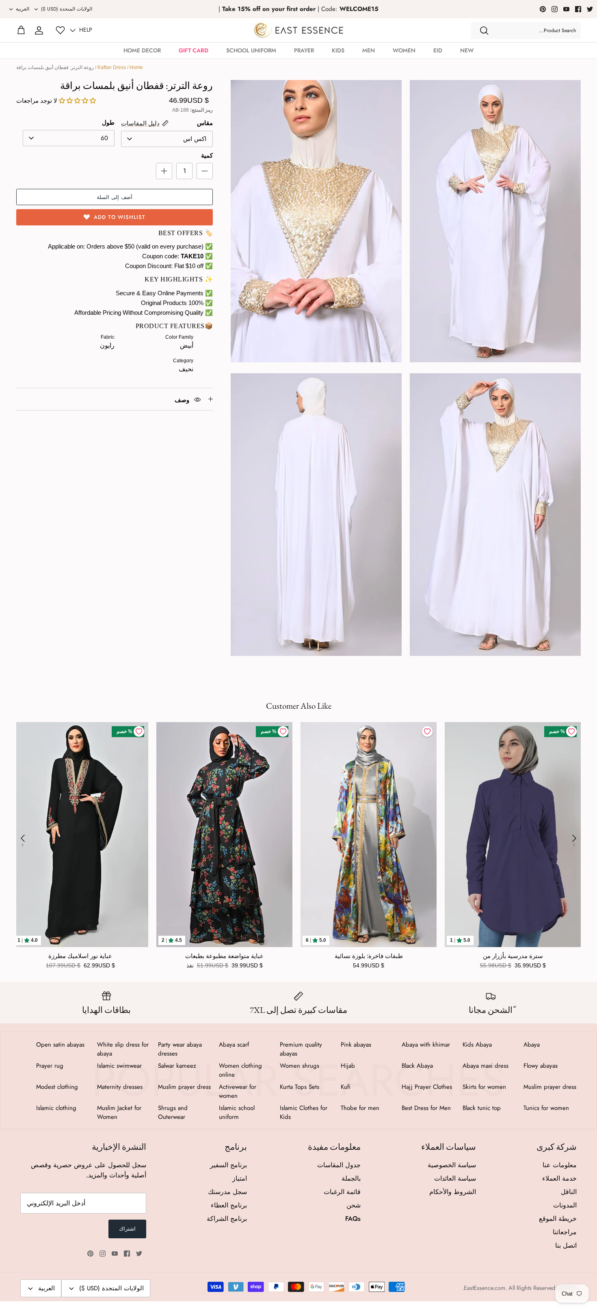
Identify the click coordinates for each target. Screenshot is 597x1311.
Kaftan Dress (111, 67)
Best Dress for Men (426, 1107)
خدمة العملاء (559, 1178)
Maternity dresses (120, 1086)
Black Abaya (417, 1065)
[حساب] (39, 30)
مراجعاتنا (565, 1232)
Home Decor (142, 50)
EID (437, 50)
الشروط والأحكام (452, 1191)
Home (136, 67)
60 (104, 138)
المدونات (565, 1205)
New (467, 50)
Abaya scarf (234, 1044)
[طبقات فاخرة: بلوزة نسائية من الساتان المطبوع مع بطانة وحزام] (369, 834)
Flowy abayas (540, 1065)
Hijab (348, 1065)
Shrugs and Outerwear (173, 1112)
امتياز (239, 1178)
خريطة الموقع (558, 1218)
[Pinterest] (543, 9)
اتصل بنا (566, 1245)
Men (368, 50)
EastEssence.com (484, 1288)
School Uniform (251, 50)
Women (404, 50)
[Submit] (484, 30)
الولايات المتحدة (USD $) (66, 9)
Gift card (193, 50)
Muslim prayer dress (549, 1086)
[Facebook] (578, 9)
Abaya (531, 1044)
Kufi (345, 1086)
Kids (338, 50)
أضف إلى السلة (114, 197)
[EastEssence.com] (298, 30)
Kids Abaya (477, 1044)
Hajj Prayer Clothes (427, 1086)
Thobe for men (360, 1107)
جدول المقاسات (339, 1165)
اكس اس (194, 138)
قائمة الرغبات (342, 1191)
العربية (22, 9)
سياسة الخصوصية (452, 1165)
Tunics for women (546, 1107)
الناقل (569, 1191)
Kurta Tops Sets (299, 1086)
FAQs (353, 1218)
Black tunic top (482, 1107)
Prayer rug (49, 1065)
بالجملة (351, 1178)
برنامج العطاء (229, 1205)
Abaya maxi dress (485, 1065)
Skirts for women (484, 1086)
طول (108, 122)
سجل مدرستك (227, 1191)
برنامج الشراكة (227, 1218)
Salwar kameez (177, 1065)
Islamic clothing (56, 1107)
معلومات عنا (560, 1165)
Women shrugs (299, 1065)
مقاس (205, 122)
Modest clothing (57, 1086)
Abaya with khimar (426, 1044)
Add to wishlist (119, 217)
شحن (353, 1205)
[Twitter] (590, 9)
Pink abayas (356, 1044)
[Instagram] (555, 9)
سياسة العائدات (455, 1178)
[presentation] (22, 838)
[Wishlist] (60, 30)
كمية (207, 155)
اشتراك (127, 1229)
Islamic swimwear (119, 1065)
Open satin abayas (60, 1044)
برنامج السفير (228, 1165)
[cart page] (21, 30)
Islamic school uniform (237, 1112)
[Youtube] (566, 9)
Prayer (304, 50)
